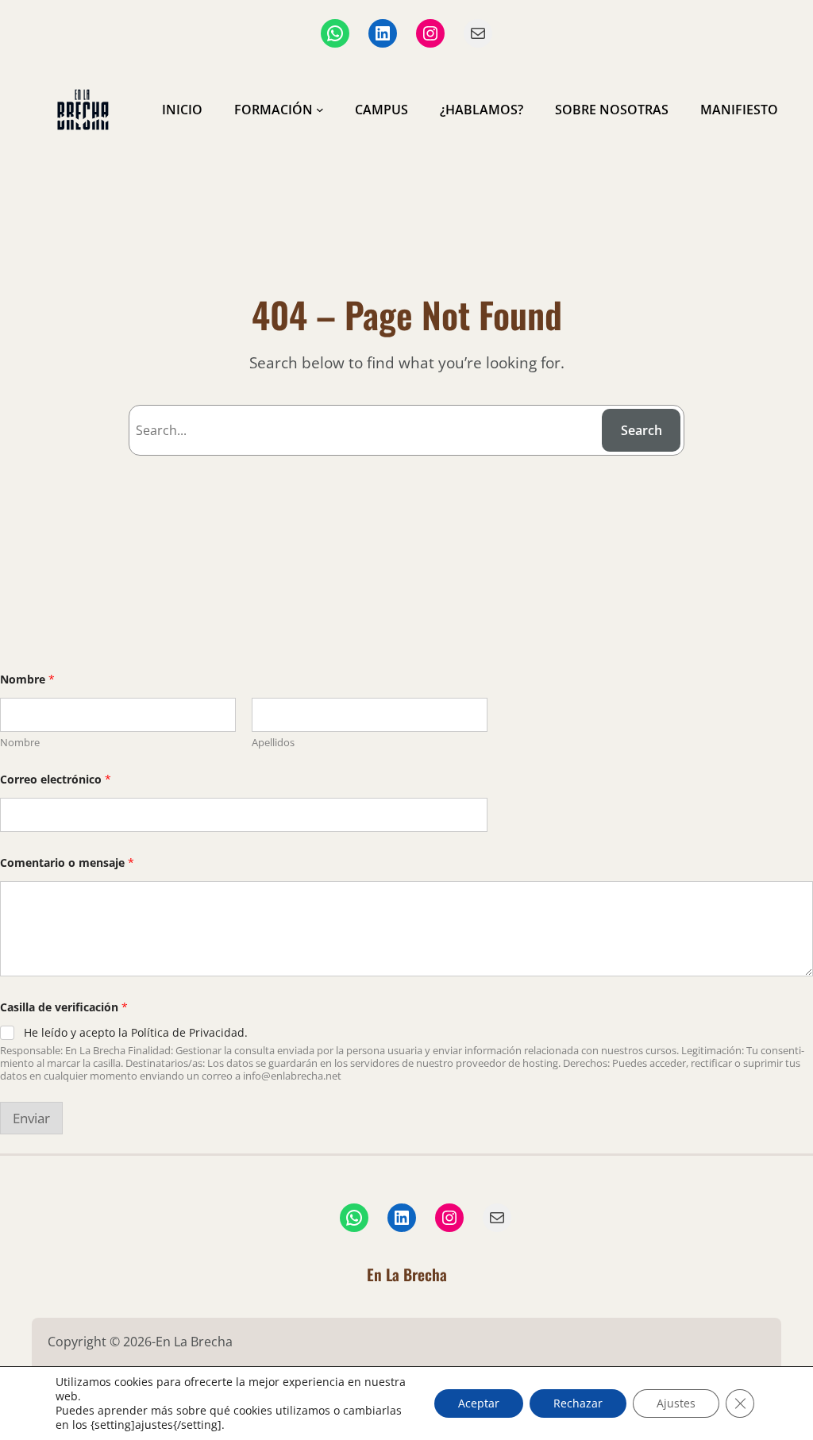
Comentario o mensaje (67, 862)
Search (641, 430)
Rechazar (578, 1403)
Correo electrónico (55, 779)
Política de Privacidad (188, 1032)
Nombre (20, 742)
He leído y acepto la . (136, 1033)
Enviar (31, 1118)
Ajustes (676, 1403)
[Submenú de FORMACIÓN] (320, 110)
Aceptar (478, 1403)
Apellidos (273, 742)
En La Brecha (407, 1274)
